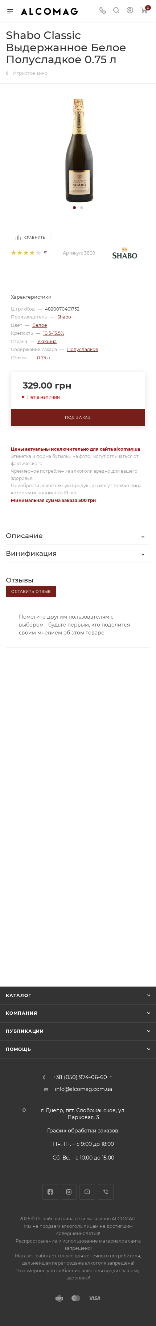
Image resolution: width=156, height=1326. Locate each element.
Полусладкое (82, 349)
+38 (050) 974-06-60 (80, 1077)
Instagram (69, 1192)
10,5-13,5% (53, 333)
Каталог (18, 995)
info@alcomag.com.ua (83, 1089)
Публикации (25, 1031)
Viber (106, 1192)
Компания (21, 1013)
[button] (74, 207)
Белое (39, 325)
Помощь (18, 1049)
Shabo (64, 317)
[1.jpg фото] (78, 149)
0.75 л (43, 357)
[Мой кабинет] (130, 11)
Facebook (50, 1192)
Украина (47, 341)
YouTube (87, 1192)
